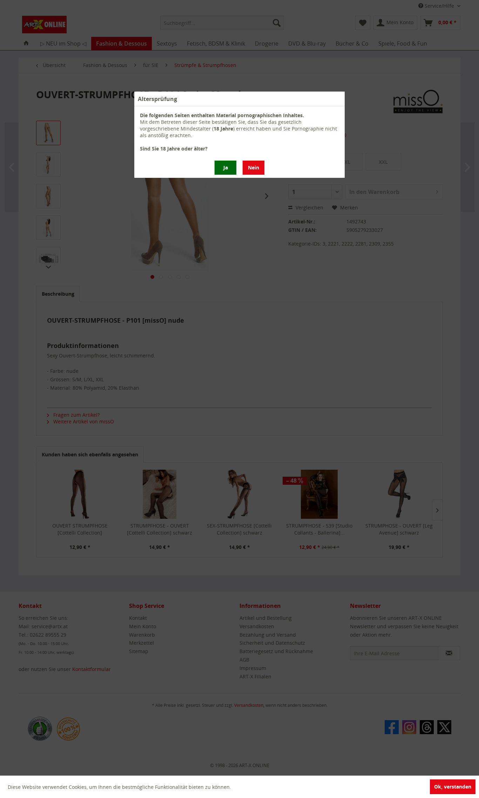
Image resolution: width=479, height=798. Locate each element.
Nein (253, 167)
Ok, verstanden (452, 786)
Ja (225, 167)
